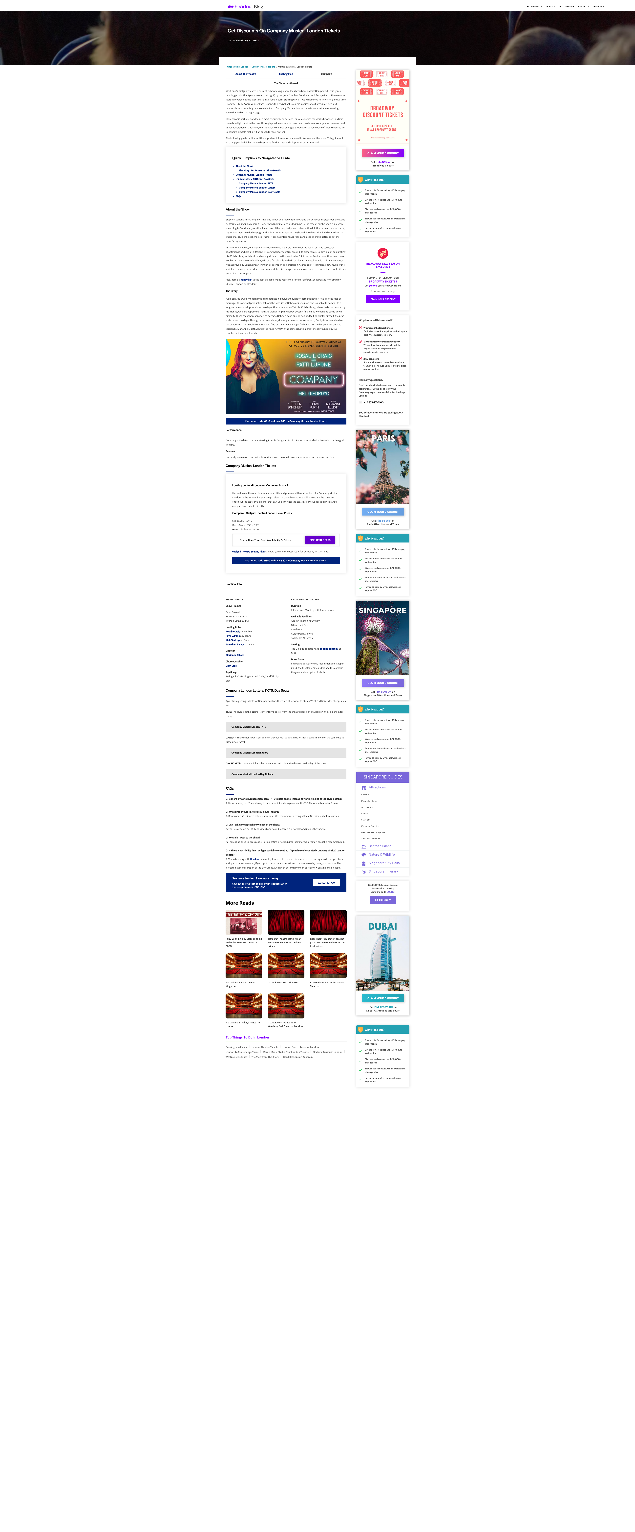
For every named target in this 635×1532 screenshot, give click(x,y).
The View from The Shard (265, 1056)
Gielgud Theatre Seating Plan (248, 551)
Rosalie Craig (233, 631)
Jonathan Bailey (235, 644)
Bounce (364, 813)
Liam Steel (231, 665)
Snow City (365, 820)
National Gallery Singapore (373, 832)
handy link (246, 279)
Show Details (274, 170)
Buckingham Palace (237, 1046)
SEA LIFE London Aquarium (298, 1056)
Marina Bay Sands (369, 801)
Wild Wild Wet (367, 807)
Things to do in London (237, 66)
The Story (244, 170)
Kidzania (365, 794)
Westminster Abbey (236, 1056)
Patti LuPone (233, 635)
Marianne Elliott (235, 655)
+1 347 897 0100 (373, 402)
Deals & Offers (566, 6)
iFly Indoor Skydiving (370, 826)
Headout (255, 859)
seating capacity (329, 648)
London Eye (289, 1046)
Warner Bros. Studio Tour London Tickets (286, 1051)
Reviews (582, 6)
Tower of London (309, 1046)
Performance (258, 170)
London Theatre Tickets (263, 66)
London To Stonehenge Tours (242, 1051)
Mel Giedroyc (233, 640)
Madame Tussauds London (327, 1051)
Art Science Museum (370, 838)
